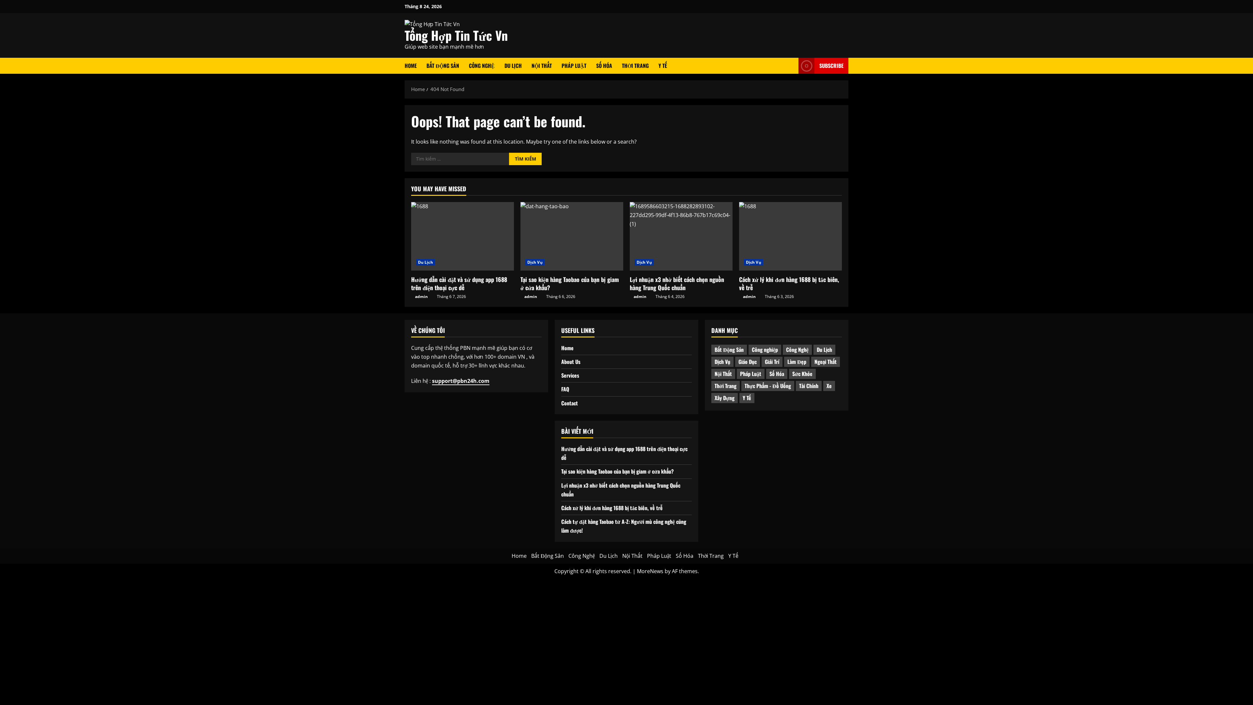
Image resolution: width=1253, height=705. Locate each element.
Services (570, 375)
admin (421, 296)
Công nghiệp (765, 349)
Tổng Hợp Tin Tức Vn (456, 35)
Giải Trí (772, 362)
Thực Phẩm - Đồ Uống (768, 386)
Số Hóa (604, 66)
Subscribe (831, 66)
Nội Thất (542, 66)
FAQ (565, 389)
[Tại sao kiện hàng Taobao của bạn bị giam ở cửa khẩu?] (571, 236)
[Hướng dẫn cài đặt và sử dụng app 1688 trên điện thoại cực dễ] (462, 236)
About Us (570, 362)
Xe (829, 386)
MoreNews (650, 571)
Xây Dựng (725, 398)
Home (411, 66)
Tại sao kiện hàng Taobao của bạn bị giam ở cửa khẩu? (569, 283)
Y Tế (662, 66)
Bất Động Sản (442, 66)
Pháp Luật (574, 66)
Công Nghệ (482, 66)
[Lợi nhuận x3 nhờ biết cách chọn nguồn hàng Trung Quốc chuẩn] (681, 236)
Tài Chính (808, 386)
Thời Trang (635, 66)
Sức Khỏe (802, 374)
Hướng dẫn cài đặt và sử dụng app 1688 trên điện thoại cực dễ (459, 283)
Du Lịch (513, 66)
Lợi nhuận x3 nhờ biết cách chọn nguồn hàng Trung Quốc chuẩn (677, 283)
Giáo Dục (747, 362)
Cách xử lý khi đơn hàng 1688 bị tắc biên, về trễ (789, 283)
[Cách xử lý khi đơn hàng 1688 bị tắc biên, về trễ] (790, 236)
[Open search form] (792, 65)
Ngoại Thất (825, 362)
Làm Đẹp (796, 362)
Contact (569, 403)
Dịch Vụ (535, 262)
